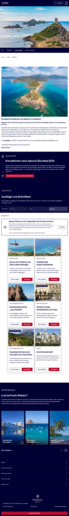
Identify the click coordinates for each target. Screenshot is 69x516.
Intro (2, 50)
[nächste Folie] (66, 450)
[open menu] (66, 3)
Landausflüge (18, 50)
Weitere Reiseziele (30, 50)
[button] (58, 209)
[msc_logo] (5, 3)
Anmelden (62, 227)
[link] (7, 442)
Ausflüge (7, 140)
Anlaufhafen (9, 50)
